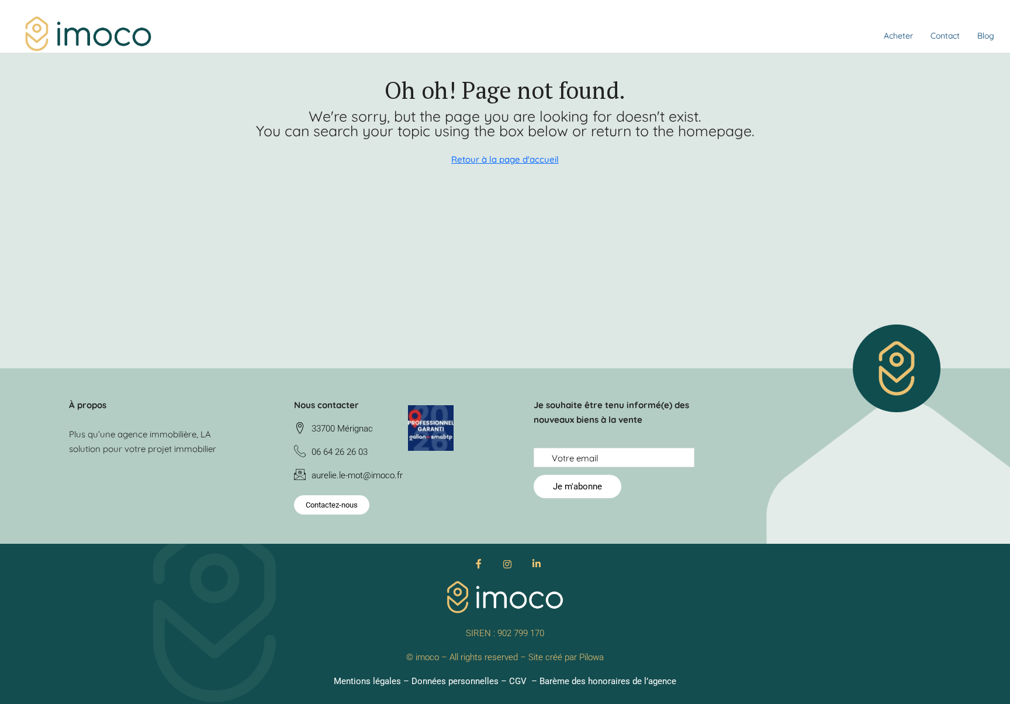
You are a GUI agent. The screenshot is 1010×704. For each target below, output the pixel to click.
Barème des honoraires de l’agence (607, 681)
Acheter (898, 35)
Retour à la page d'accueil (505, 159)
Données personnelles (455, 681)
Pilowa (591, 657)
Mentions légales (367, 681)
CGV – (524, 681)
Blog (985, 35)
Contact (945, 35)
